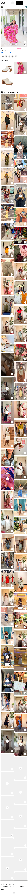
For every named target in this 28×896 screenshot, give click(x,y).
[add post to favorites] (25, 45)
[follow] (26, 7)
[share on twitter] (12, 56)
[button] (26, 3)
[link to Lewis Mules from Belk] (7, 81)
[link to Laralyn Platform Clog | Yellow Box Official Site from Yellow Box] (7, 68)
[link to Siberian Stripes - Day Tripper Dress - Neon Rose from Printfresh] (20, 68)
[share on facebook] (6, 56)
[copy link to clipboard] (16, 56)
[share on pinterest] (9, 56)
